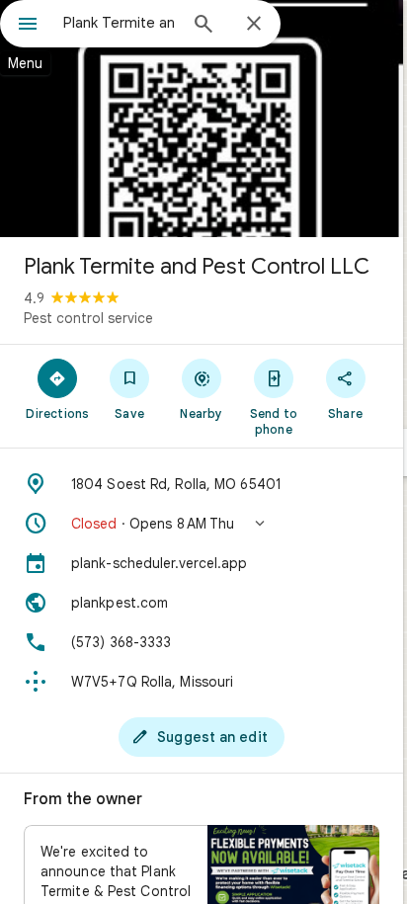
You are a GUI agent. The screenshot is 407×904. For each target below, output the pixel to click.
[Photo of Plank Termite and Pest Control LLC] (201, 118)
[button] (201, 523)
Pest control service (88, 318)
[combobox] (119, 23)
